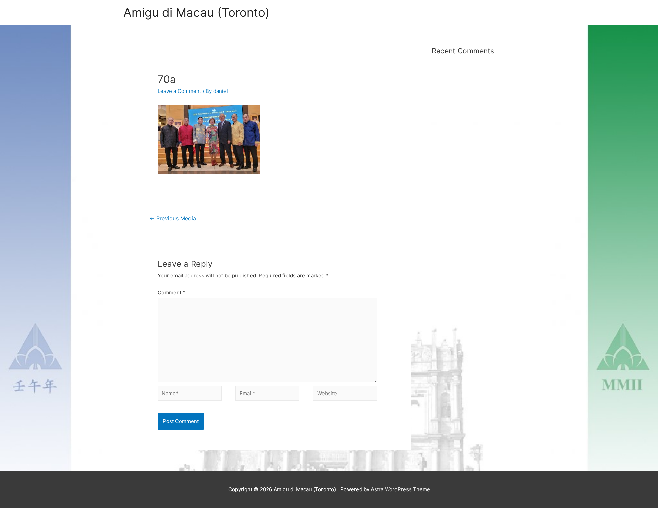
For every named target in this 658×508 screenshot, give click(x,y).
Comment (171, 292)
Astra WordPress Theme (400, 489)
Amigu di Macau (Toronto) (196, 12)
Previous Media (172, 218)
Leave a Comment (179, 91)
